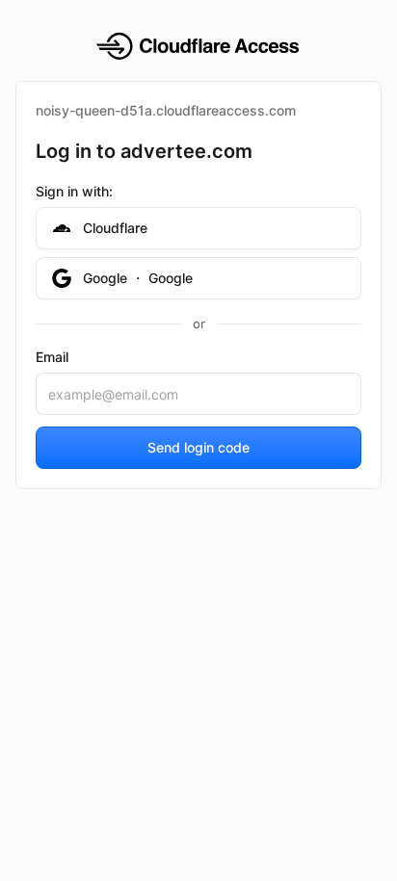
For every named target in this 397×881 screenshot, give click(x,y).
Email (52, 357)
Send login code (198, 447)
